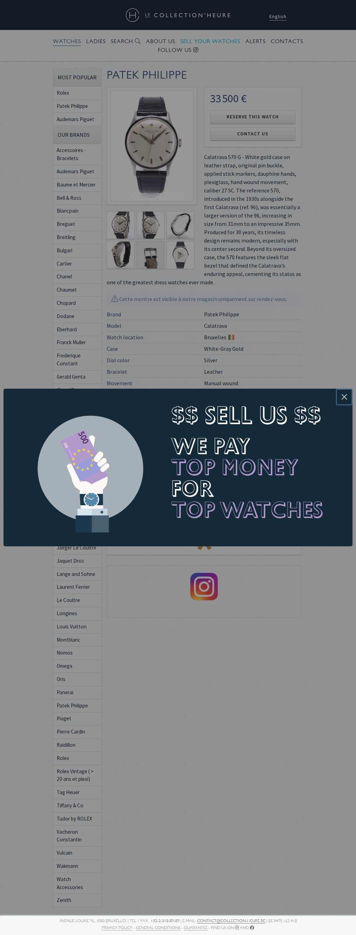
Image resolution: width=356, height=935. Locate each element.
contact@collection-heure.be (231, 920)
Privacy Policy (117, 927)
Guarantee (196, 927)
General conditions (158, 927)
